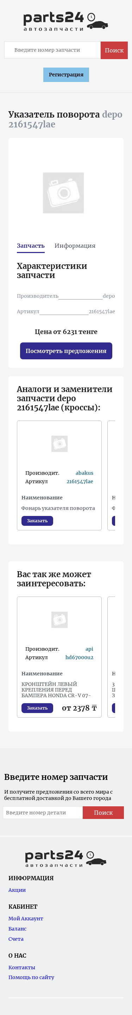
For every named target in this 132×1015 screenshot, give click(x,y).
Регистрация (66, 74)
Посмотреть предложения (66, 350)
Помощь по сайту (31, 977)
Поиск (114, 50)
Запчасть (31, 245)
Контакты (21, 967)
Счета (16, 939)
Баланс (17, 929)
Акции (17, 890)
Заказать (37, 520)
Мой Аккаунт (25, 918)
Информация (75, 245)
